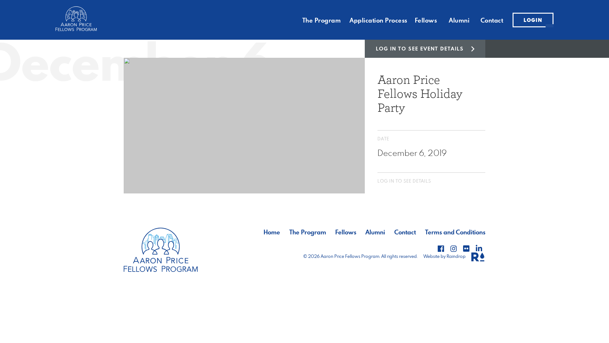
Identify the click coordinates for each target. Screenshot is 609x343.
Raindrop (457, 256)
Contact (492, 20)
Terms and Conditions (455, 232)
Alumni (459, 20)
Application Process (378, 20)
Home (272, 232)
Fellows (426, 20)
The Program (321, 20)
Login (533, 20)
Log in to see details (404, 181)
